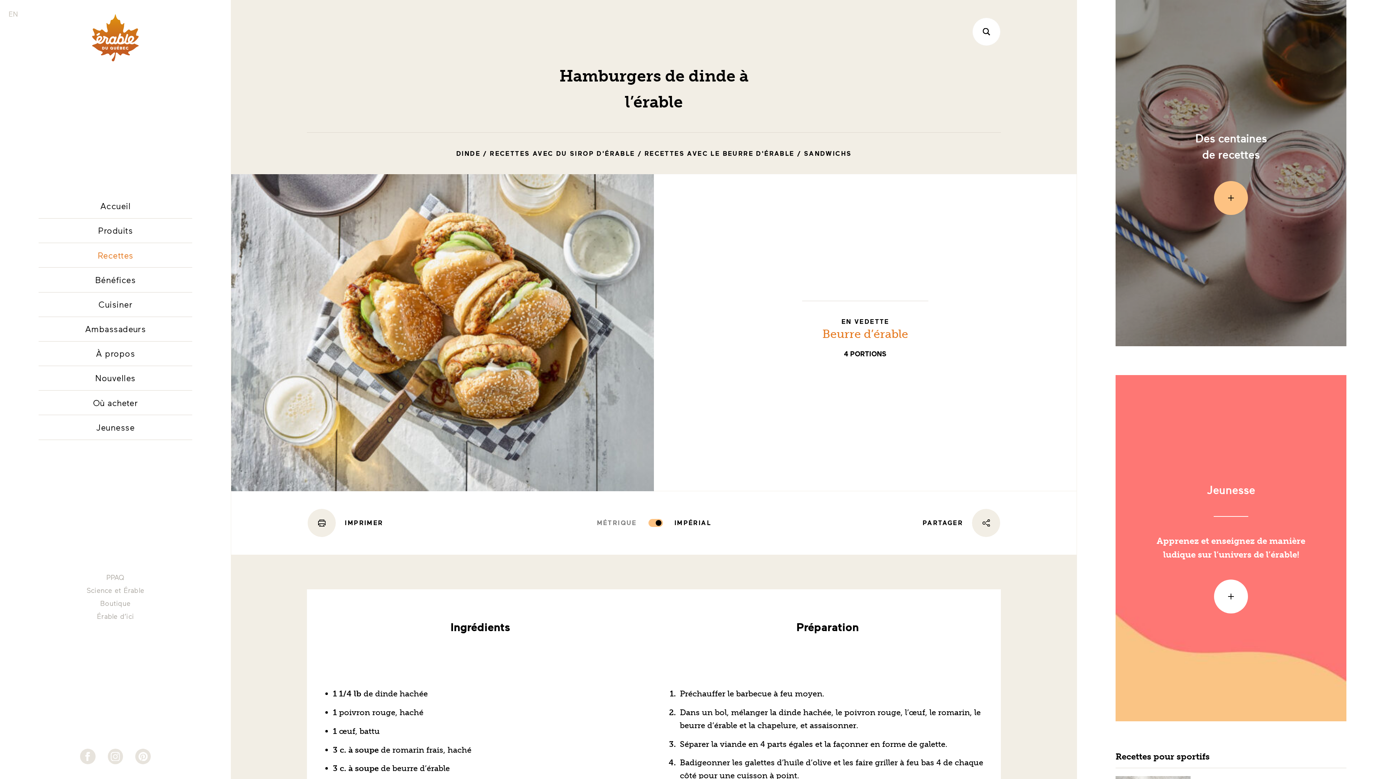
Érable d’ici (115, 616)
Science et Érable (115, 590)
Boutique (115, 603)
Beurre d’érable (865, 334)
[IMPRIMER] (321, 523)
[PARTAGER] (986, 523)
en (13, 14)
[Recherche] (986, 31)
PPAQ (115, 577)
